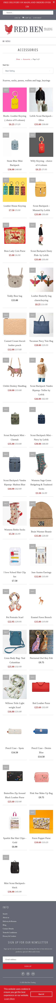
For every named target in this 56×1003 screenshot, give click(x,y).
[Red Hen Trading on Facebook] (23, 974)
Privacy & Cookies (9, 936)
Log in (17, 18)
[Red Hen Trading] (28, 29)
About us (6, 917)
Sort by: (6, 65)
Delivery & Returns (9, 921)
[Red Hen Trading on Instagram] (28, 974)
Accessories (28, 49)
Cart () (27, 18)
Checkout (37, 18)
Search (5, 914)
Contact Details (8, 929)
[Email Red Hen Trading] (33, 974)
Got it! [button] (41, 994)
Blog (4, 925)
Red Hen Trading (30, 982)
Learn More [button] (9, 999)
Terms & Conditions (10, 932)
